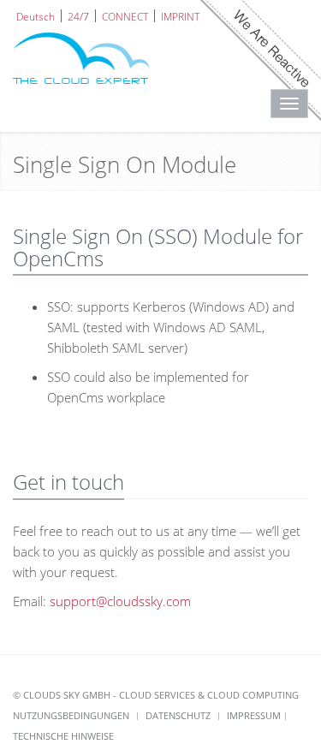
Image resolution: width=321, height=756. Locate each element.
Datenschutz (178, 715)
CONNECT (125, 15)
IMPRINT (180, 15)
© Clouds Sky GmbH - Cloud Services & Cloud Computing (156, 694)
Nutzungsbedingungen (71, 715)
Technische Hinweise (63, 735)
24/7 (78, 15)
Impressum (254, 715)
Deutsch (35, 15)
